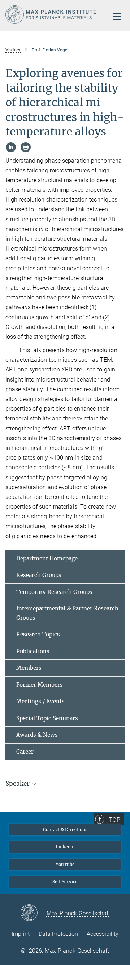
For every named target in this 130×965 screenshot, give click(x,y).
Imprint (21, 933)
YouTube (65, 864)
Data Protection (58, 933)
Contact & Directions (65, 829)
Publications (32, 651)
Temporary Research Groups (54, 592)
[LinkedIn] (10, 147)
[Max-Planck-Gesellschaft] (33, 913)
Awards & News (37, 734)
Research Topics (38, 634)
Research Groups (38, 575)
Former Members (39, 684)
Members (29, 667)
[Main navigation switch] (117, 16)
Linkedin (65, 846)
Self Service (65, 881)
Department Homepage (47, 558)
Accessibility (102, 933)
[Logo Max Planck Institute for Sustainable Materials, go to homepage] (51, 14)
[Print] (25, 147)
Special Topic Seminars (47, 718)
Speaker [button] (18, 783)
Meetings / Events (40, 701)
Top (114, 819)
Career (25, 751)
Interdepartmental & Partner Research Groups (67, 613)
